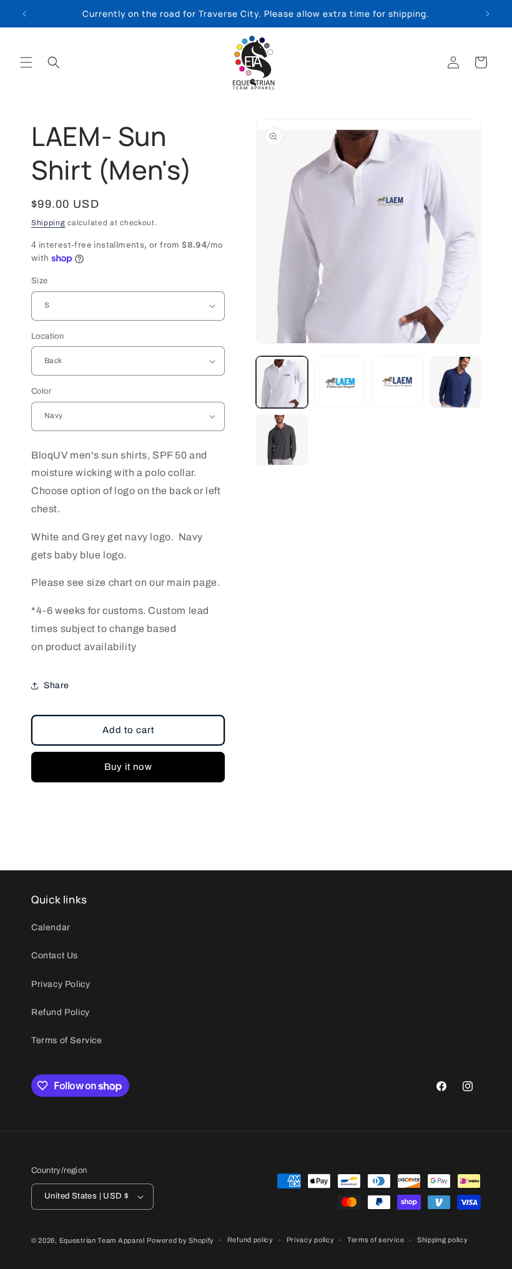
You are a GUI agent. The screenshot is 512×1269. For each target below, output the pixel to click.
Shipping (48, 222)
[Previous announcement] (24, 13)
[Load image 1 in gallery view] (282, 382)
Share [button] (56, 685)
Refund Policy (60, 1012)
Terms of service (375, 1239)
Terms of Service (66, 1040)
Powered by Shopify (180, 1240)
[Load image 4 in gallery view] (455, 382)
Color (41, 391)
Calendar (51, 927)
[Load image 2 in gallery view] (340, 382)
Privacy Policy (60, 984)
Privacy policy (311, 1239)
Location (47, 336)
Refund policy (250, 1239)
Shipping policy (442, 1239)
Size (39, 280)
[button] (26, 62)
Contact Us (54, 955)
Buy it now (128, 767)
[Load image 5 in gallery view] (282, 440)
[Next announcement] (487, 13)
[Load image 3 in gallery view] (397, 382)
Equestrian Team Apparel (102, 1240)
